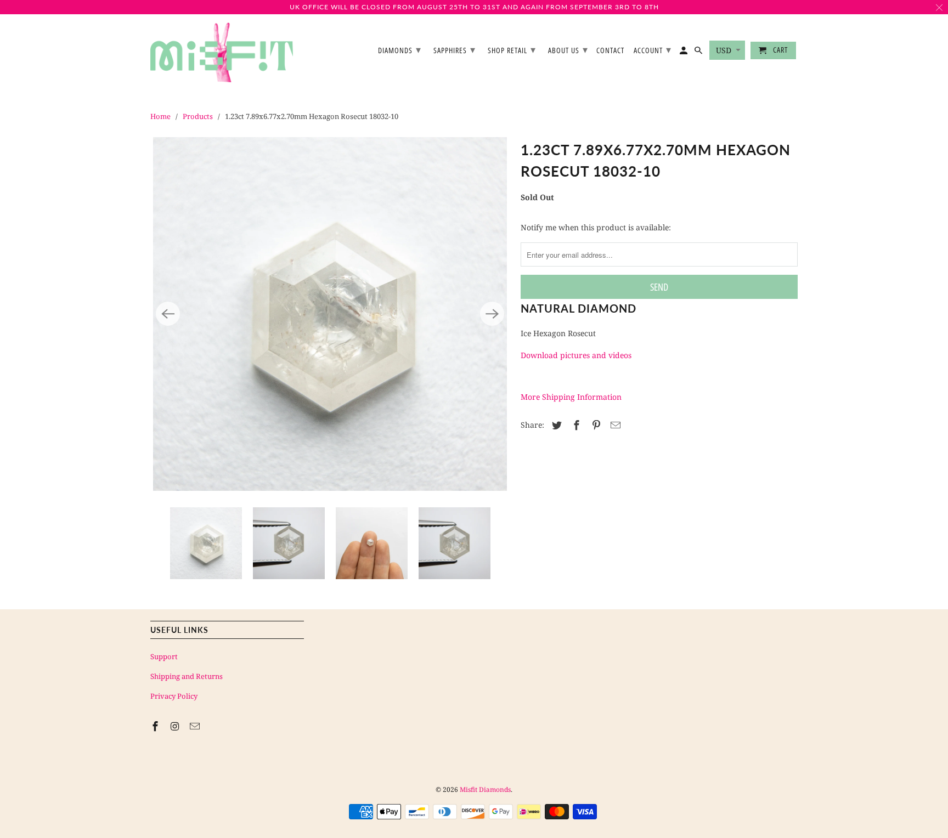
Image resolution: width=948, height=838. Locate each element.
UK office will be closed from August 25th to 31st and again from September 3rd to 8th (474, 7)
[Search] (699, 52)
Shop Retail (512, 49)
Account (653, 49)
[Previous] (168, 314)
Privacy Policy (174, 696)
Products (198, 116)
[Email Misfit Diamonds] (196, 726)
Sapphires (454, 49)
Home (160, 116)
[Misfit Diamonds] (221, 52)
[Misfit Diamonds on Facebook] (156, 726)
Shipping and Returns (186, 676)
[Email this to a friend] (614, 425)
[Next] (492, 314)
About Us (568, 49)
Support (164, 656)
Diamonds (399, 49)
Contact (610, 50)
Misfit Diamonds (485, 789)
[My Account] (684, 52)
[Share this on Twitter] (555, 425)
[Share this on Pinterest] (594, 425)
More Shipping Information (571, 397)
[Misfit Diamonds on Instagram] (176, 726)
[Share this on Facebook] (575, 425)
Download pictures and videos (576, 355)
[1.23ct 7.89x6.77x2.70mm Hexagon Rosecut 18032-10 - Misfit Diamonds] (330, 314)
